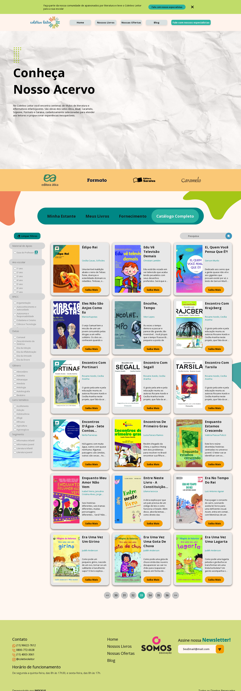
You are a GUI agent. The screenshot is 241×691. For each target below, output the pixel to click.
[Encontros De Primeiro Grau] (128, 443)
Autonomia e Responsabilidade (25, 315)
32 (132, 595)
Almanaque (22, 379)
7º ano (20, 292)
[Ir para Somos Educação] (156, 645)
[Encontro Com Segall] (128, 385)
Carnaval (21, 337)
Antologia (21, 387)
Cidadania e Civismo (26, 320)
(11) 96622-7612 (26, 645)
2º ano (20, 272)
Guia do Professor (25, 252)
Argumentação (24, 303)
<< (107, 595)
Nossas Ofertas (131, 22)
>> (175, 595)
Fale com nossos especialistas (167, 7)
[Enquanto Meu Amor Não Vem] (66, 501)
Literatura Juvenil (24, 452)
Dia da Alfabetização (26, 351)
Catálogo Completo (175, 216)
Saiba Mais (91, 289)
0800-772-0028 (25, 650)
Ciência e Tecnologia (26, 324)
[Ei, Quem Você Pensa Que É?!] (189, 269)
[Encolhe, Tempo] (128, 326)
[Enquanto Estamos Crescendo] (189, 443)
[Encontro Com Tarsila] (189, 385)
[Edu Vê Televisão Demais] (128, 269)
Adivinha (21, 375)
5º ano (20, 284)
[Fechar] (192, 7)
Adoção (20, 410)
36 (167, 595)
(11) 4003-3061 (25, 654)
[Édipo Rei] (66, 269)
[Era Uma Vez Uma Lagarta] (189, 559)
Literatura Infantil (25, 448)
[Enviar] (220, 649)
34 (150, 595)
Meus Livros (97, 216)
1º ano (20, 268)
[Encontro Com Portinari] (66, 385)
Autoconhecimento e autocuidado (26, 308)
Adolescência (23, 414)
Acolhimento (23, 406)
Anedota (21, 383)
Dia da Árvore (23, 359)
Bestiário (21, 395)
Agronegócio (23, 429)
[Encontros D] (66, 443)
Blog (156, 22)
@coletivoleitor (25, 659)
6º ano (20, 288)
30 (115, 595)
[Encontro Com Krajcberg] (189, 326)
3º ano (20, 276)
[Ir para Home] (45, 22)
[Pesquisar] (228, 236)
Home (80, 22)
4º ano (20, 280)
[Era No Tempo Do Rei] (189, 501)
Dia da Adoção (24, 348)
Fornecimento (133, 216)
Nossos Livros (105, 22)
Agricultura (22, 425)
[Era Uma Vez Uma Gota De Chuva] (128, 559)
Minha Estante (61, 216)
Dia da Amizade (24, 355)
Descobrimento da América (25, 342)
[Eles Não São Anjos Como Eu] (66, 326)
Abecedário (22, 371)
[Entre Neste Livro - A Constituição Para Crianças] (128, 501)
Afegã (19, 418)
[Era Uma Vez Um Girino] (66, 559)
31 (124, 595)
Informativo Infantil (25, 440)
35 (158, 595)
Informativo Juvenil (25, 444)
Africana (21, 421)
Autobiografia (23, 391)
